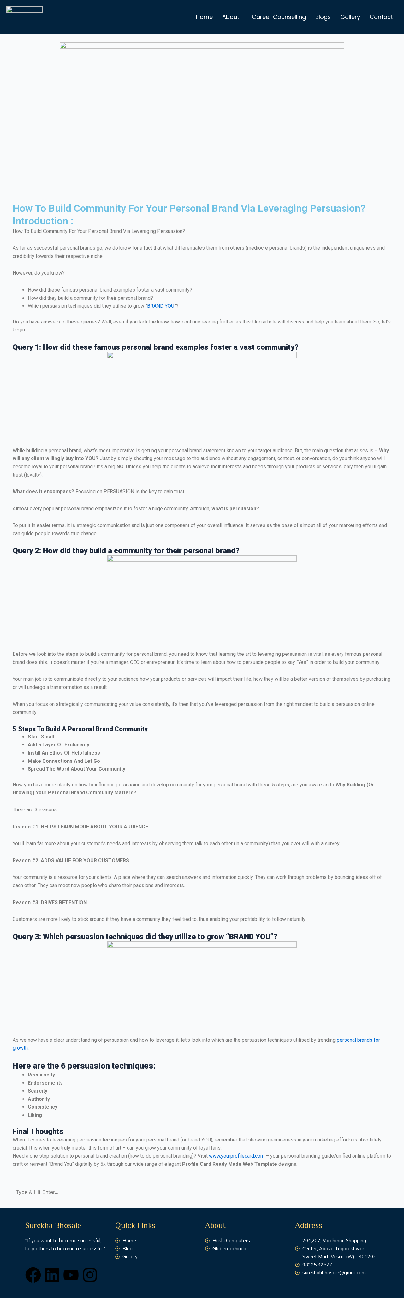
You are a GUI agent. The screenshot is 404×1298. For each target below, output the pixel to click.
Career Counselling (279, 17)
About (230, 17)
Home (204, 17)
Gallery (350, 17)
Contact (381, 17)
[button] (232, 17)
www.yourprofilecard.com (236, 1156)
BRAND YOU (160, 306)
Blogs (323, 17)
